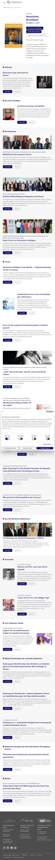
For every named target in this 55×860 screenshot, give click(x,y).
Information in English (18, 857)
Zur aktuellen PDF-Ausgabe (35, 28)
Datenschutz (5, 432)
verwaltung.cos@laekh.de (46, 839)
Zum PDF (17, 91)
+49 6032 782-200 (26, 834)
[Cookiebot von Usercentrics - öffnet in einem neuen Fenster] (47, 411)
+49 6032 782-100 (43, 836)
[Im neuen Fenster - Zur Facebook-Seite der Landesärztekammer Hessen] (4, 848)
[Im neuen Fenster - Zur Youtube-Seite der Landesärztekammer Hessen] (11, 848)
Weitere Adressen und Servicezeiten (11, 855)
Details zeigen (46, 444)
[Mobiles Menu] (4, 2)
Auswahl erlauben (27, 448)
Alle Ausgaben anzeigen (34, 31)
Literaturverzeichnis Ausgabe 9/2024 (37, 35)
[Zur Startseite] (14, 3)
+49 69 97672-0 (8, 839)
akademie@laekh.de (27, 837)
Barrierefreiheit (7, 857)
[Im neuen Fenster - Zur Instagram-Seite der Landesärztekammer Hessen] (8, 848)
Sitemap (40, 855)
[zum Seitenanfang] (52, 857)
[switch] (21, 439)
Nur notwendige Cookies (10, 448)
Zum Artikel (7, 91)
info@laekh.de (9, 842)
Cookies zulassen (45, 448)
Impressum (12, 432)
